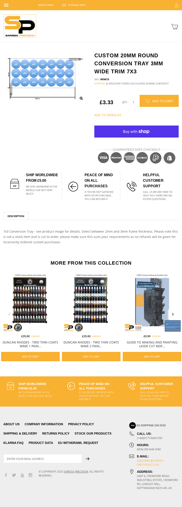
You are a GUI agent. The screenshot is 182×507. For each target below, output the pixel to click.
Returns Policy (55, 433)
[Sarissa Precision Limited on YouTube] (22, 475)
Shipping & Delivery (20, 433)
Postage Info (76, 5)
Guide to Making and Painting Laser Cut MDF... (152, 344)
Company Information (44, 424)
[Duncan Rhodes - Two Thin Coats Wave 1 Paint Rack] (30, 302)
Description (16, 216)
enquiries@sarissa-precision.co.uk (150, 463)
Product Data (41, 443)
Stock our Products (93, 433)
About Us (11, 424)
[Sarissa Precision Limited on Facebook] (6, 475)
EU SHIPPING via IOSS (151, 425)
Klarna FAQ (13, 443)
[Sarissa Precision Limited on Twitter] (14, 475)
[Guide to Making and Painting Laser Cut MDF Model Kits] (152, 302)
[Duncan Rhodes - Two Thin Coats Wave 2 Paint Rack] (91, 302)
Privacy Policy (81, 424)
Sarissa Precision (76, 471)
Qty (124, 102)
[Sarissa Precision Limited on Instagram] (30, 475)
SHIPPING (99, 83)
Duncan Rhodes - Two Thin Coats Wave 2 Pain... (91, 344)
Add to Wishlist (108, 115)
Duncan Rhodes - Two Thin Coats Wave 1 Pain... (30, 344)
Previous (9, 314)
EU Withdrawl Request (78, 443)
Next (173, 314)
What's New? (46, 5)
